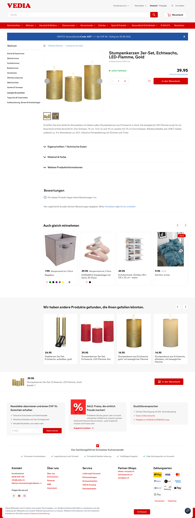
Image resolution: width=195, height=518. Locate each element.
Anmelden (110, 206)
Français (163, 5)
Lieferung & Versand (91, 473)
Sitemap (51, 480)
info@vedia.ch (18, 480)
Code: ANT (86, 36)
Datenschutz (52, 477)
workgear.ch (123, 478)
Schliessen (142, 512)
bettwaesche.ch (125, 474)
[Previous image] (47, 81)
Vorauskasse (159, 501)
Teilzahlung (172, 501)
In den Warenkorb (171, 81)
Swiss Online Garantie (145, 415)
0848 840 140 (18, 477)
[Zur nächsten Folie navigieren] (185, 225)
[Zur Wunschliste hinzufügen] (149, 81)
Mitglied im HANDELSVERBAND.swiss (153, 420)
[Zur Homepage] (44, 45)
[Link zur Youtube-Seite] (19, 496)
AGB (49, 484)
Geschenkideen (89, 488)
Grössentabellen (89, 481)
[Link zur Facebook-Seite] (14, 496)
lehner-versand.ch (126, 471)
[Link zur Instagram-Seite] (24, 496)
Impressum (52, 488)
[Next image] (100, 81)
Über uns (51, 473)
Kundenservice (119, 5)
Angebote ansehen (82, 428)
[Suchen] (154, 14)
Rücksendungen (89, 477)
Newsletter (139, 5)
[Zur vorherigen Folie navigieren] (178, 225)
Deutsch (153, 5)
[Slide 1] (47, 116)
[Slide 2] (55, 116)
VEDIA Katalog (89, 485)
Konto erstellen (127, 206)
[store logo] (19, 5)
